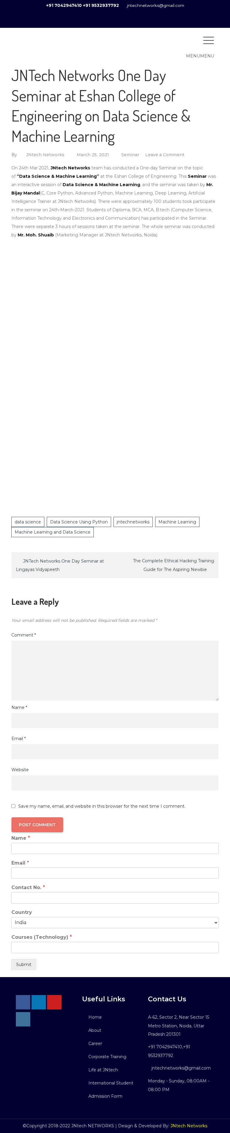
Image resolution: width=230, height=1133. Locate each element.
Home (95, 1017)
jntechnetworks (133, 522)
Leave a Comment (164, 154)
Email (18, 738)
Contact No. (28, 887)
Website (20, 769)
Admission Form (105, 1096)
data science (28, 522)
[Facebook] (23, 1002)
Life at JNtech (103, 1070)
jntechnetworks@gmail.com (155, 5)
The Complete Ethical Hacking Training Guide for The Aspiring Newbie (173, 565)
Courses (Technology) (41, 937)
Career (95, 1043)
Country (21, 912)
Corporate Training (107, 1056)
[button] (200, 56)
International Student (110, 1083)
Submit (23, 964)
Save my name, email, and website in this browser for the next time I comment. (101, 806)
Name (19, 707)
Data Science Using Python (79, 522)
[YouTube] (54, 1002)
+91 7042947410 (64, 5)
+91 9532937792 (101, 5)
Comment (23, 635)
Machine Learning (177, 522)
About (94, 1030)
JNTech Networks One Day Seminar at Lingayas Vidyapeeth (60, 565)
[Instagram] (23, 1019)
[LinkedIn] (38, 1002)
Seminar (130, 154)
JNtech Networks (45, 154)
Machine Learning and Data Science (52, 532)
